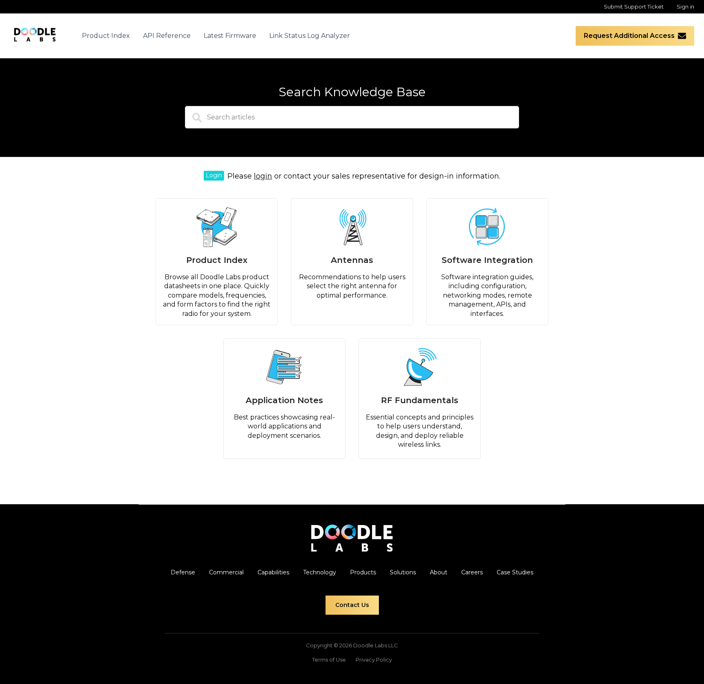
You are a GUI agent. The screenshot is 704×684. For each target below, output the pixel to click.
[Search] (193, 120)
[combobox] (352, 117)
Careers (472, 572)
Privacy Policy (374, 659)
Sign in (685, 6)
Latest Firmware (230, 36)
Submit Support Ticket (634, 6)
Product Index (106, 36)
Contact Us (352, 605)
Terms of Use (329, 659)
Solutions (403, 572)
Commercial (226, 572)
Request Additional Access (629, 36)
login (263, 176)
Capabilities (273, 572)
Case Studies (515, 572)
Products (363, 572)
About (438, 572)
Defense (183, 572)
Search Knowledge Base (352, 91)
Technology (319, 572)
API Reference (167, 36)
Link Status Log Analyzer (309, 36)
